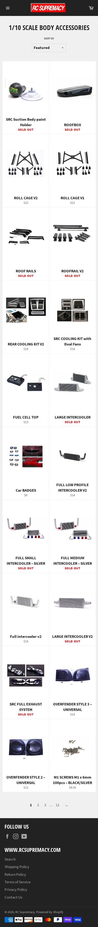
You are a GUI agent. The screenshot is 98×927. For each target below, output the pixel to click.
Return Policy (15, 874)
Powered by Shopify (49, 912)
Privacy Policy (16, 889)
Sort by (49, 38)
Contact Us (13, 897)
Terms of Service (18, 881)
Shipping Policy (17, 866)
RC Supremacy (25, 912)
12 (57, 804)
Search (10, 859)
